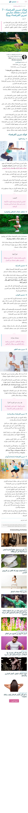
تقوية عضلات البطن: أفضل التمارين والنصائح (16, 674)
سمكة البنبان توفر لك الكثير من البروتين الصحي (14, 571)
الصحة (25, 548)
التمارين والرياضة (16, 6)
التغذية (25, 569)
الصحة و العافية (22, 6)
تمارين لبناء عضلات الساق (19, 591)
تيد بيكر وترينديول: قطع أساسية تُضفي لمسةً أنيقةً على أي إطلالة (15, 550)
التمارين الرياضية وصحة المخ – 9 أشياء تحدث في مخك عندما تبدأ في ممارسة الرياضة (14, 204)
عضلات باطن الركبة (21, 168)
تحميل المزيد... (14, 701)
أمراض (25, 609)
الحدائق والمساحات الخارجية (21, 631)
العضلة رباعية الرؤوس (8, 168)
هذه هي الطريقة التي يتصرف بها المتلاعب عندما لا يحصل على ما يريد (15, 653)
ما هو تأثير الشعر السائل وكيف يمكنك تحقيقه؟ (15, 695)
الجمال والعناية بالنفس (22, 693)
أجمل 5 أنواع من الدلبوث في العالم (16, 633)
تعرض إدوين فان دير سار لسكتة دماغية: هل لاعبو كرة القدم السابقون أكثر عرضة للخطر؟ (14, 612)
